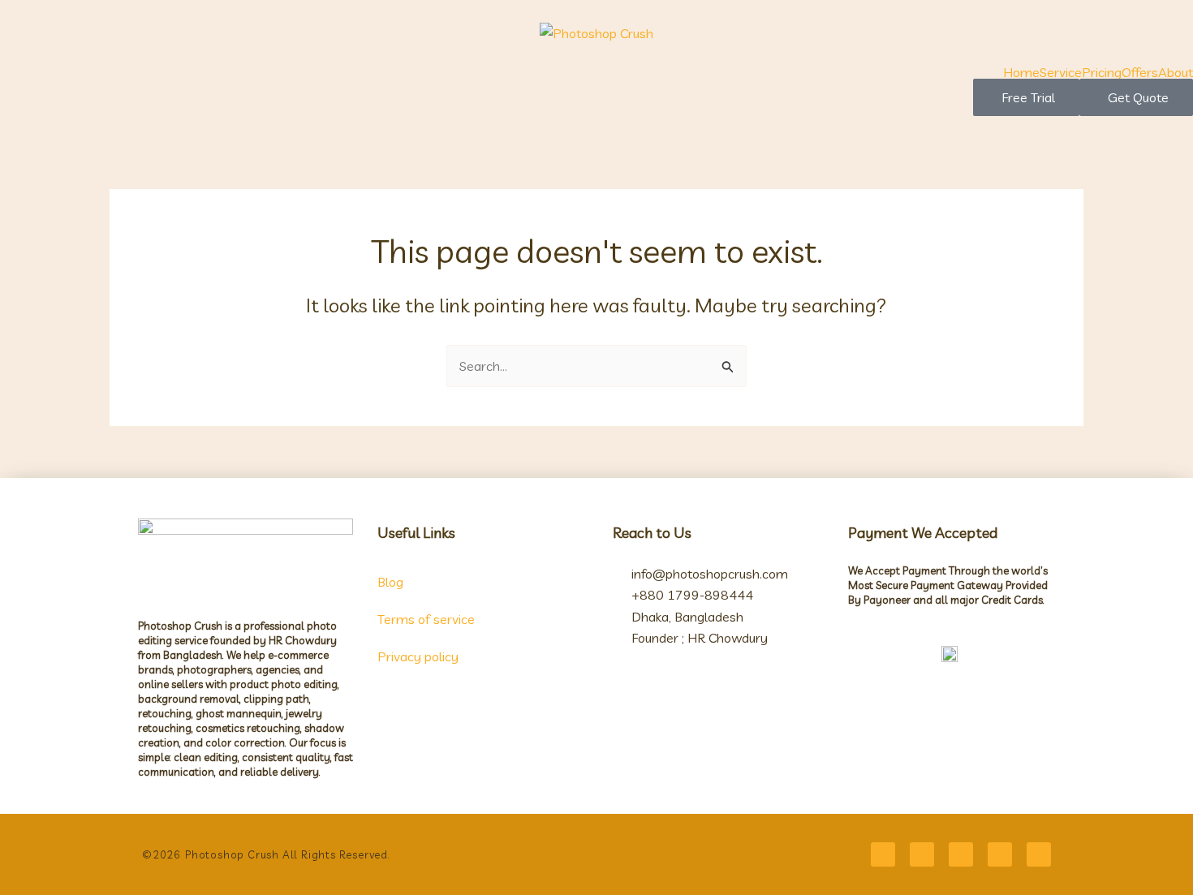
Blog (390, 582)
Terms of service (426, 619)
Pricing (1102, 72)
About (1175, 72)
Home (1021, 72)
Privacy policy (418, 656)
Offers (1140, 72)
